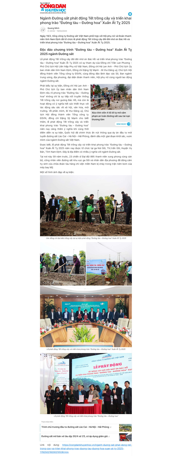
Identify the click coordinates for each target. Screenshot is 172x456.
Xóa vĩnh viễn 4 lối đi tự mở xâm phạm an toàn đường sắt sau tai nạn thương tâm (111, 116)
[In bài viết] (130, 14)
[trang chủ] (68, 8)
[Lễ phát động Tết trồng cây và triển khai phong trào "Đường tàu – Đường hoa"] (86, 383)
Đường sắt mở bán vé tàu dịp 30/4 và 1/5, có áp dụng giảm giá (74, 436)
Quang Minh (53, 28)
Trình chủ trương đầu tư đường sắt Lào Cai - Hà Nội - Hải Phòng (75, 427)
